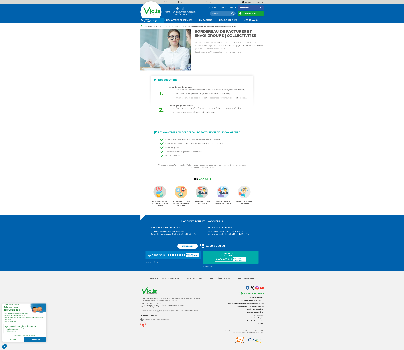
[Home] (150, 11)
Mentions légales (257, 318)
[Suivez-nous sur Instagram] (257, 288)
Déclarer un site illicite (255, 312)
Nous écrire (187, 246)
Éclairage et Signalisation (213, 2)
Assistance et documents (253, 293)
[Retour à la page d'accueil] (142, 26)
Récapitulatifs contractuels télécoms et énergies (246, 303)
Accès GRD (244, 8)
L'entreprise (200, 2)
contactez (203, 167)
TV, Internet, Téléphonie (187, 2)
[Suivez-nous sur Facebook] (247, 288)
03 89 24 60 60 (215, 245)
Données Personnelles (255, 321)
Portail (175, 2)
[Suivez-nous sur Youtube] (262, 288)
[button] (251, 13)
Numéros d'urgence (256, 297)
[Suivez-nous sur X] (252, 288)
